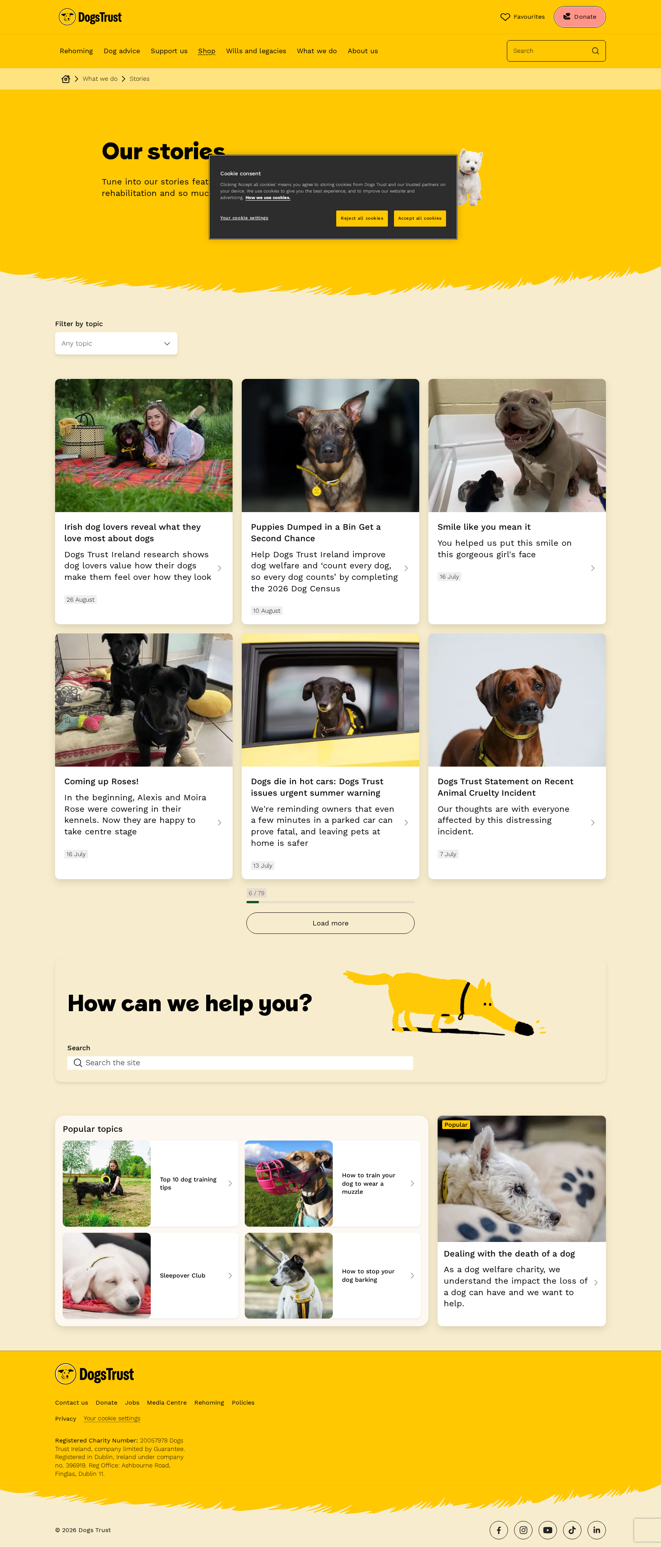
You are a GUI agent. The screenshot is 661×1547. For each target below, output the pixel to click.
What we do (317, 51)
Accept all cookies (420, 218)
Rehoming (76, 51)
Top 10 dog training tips (151, 1183)
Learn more (330, 501)
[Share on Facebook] (499, 1530)
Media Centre (167, 1402)
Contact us (71, 1402)
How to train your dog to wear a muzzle (333, 1183)
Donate (106, 1402)
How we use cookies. (268, 197)
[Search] (595, 51)
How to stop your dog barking (333, 1276)
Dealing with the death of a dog (522, 1221)
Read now (330, 756)
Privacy (65, 1418)
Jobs (132, 1402)
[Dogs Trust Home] (90, 16)
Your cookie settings (112, 1418)
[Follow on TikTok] (572, 1530)
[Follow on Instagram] (523, 1530)
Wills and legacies (256, 51)
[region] (333, 197)
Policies (243, 1402)
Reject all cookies (362, 218)
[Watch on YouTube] (548, 1530)
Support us (169, 51)
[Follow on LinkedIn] (597, 1530)
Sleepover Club (151, 1276)
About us (363, 51)
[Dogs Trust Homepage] (65, 78)
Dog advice (122, 51)
